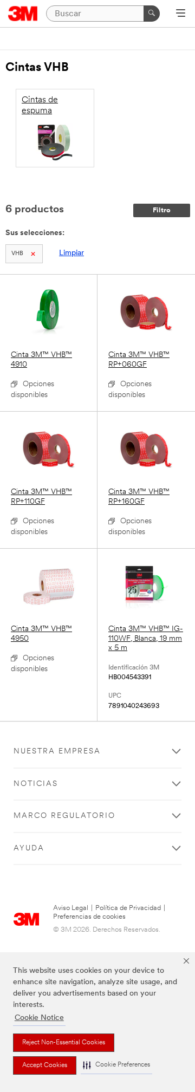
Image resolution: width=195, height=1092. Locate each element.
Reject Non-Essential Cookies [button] (63, 1042)
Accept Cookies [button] (44, 1065)
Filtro (162, 210)
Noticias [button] (36, 784)
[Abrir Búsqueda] (180, 14)
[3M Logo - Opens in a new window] (23, 13)
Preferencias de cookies (89, 916)
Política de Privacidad (128, 908)
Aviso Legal (70, 908)
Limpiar (71, 253)
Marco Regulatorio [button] (64, 816)
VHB (17, 254)
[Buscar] (152, 13)
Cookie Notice (39, 1018)
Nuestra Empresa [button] (57, 752)
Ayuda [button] (29, 848)
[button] (116, 1065)
